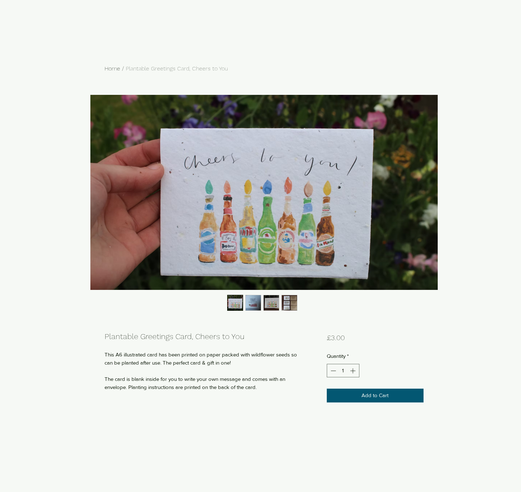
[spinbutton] (343, 370)
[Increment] (353, 370)
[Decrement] (332, 370)
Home (112, 68)
